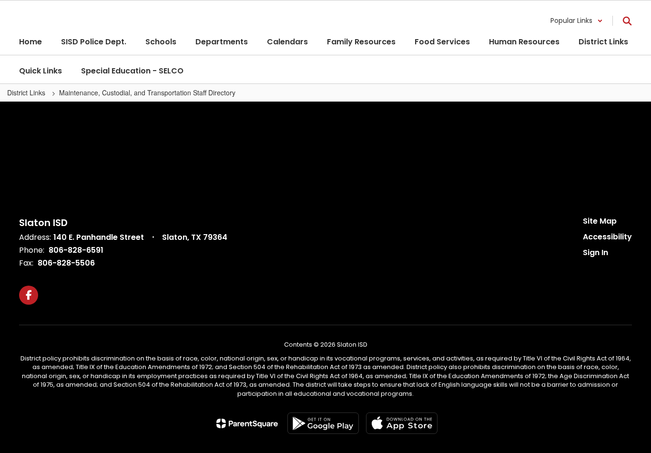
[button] (576, 21)
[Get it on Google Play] (323, 423)
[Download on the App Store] (401, 423)
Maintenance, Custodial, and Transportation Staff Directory (147, 92)
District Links (27, 92)
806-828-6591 (76, 250)
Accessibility (607, 236)
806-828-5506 (66, 262)
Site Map (600, 221)
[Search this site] (627, 21)
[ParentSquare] (247, 423)
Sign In (595, 252)
